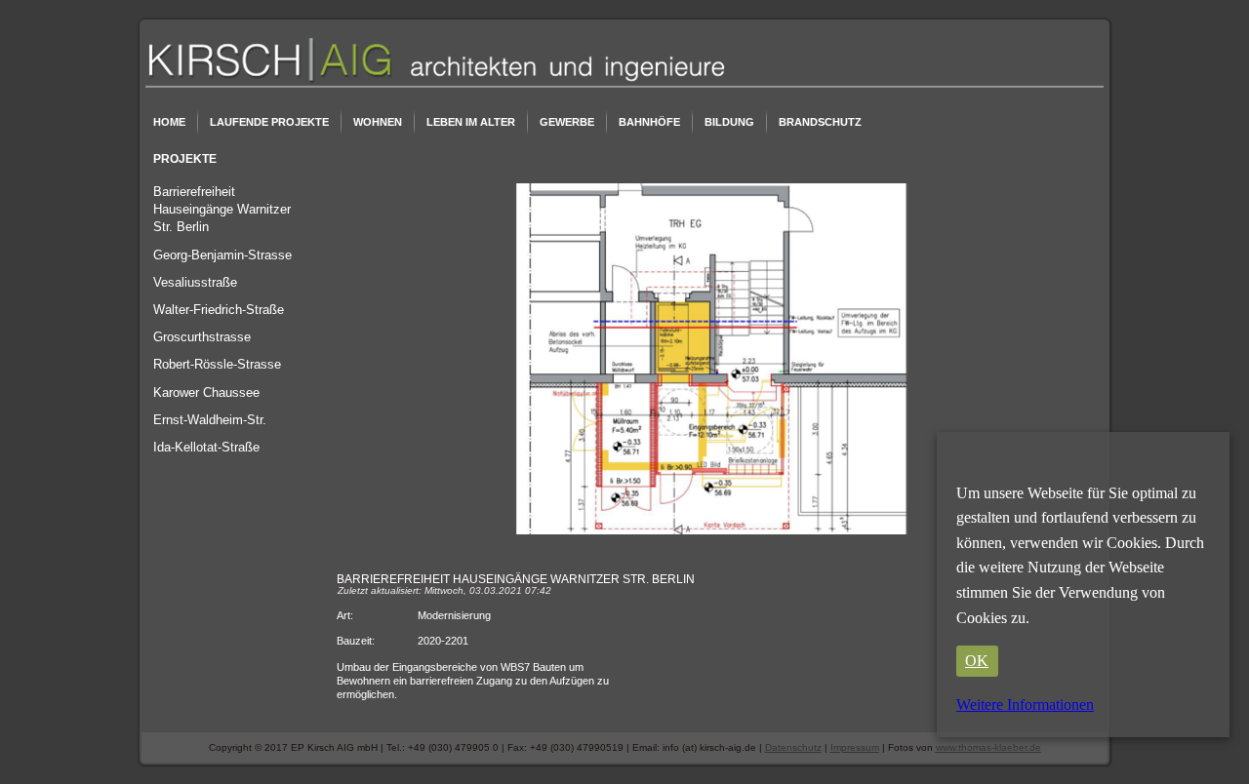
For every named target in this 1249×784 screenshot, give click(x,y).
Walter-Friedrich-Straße (218, 309)
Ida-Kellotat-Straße (206, 447)
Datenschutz (793, 747)
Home (169, 122)
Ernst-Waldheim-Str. (209, 419)
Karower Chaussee (206, 392)
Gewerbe (567, 122)
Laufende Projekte (269, 122)
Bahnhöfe (649, 122)
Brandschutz (820, 122)
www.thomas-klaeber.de (988, 747)
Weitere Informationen (1025, 704)
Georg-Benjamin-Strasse (222, 255)
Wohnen (377, 122)
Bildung (729, 122)
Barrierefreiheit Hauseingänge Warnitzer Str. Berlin (222, 209)
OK (976, 660)
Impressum (854, 747)
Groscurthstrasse (202, 337)
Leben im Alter (470, 122)
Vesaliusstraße (195, 282)
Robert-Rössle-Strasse (217, 364)
